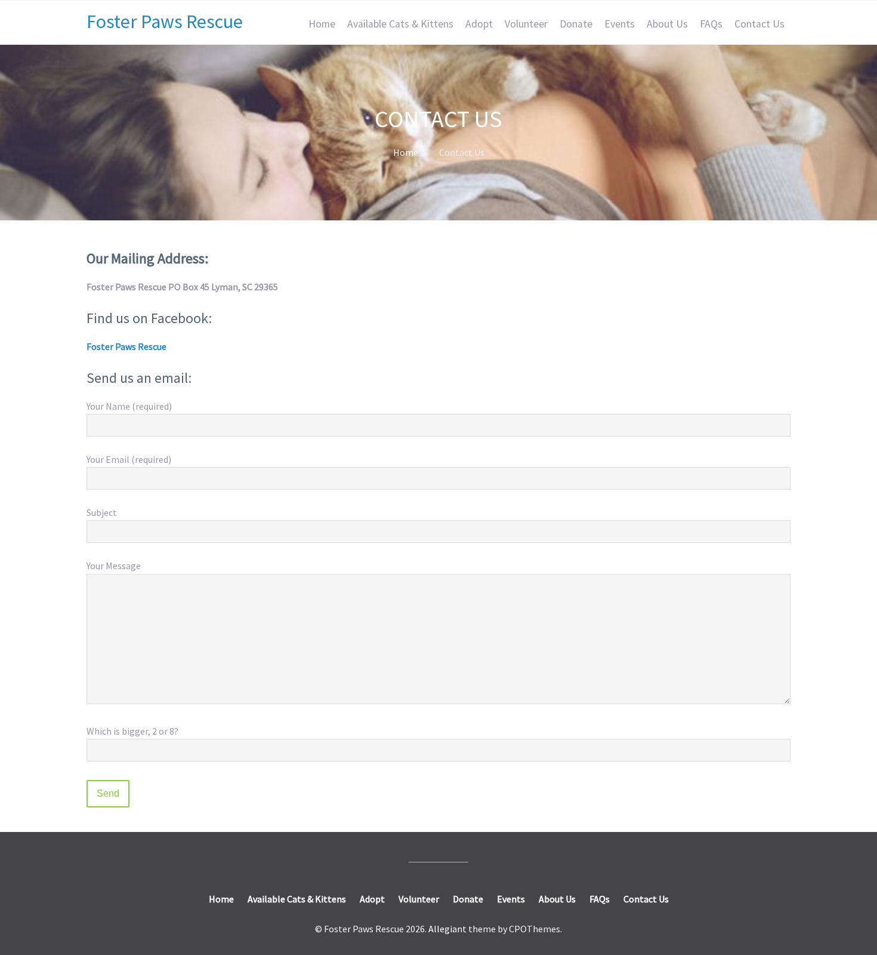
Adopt (479, 23)
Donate (576, 23)
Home (321, 23)
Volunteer (526, 23)
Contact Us (759, 23)
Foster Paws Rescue (165, 21)
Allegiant (447, 929)
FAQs (711, 23)
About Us (667, 23)
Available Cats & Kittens (400, 23)
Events (619, 23)
